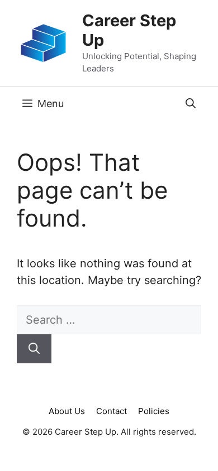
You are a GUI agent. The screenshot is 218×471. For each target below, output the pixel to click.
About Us (67, 411)
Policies (153, 411)
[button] (190, 104)
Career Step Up (129, 30)
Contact (111, 411)
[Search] (34, 348)
